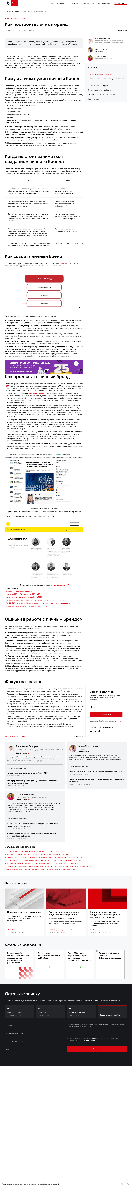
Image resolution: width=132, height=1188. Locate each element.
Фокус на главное (94, 99)
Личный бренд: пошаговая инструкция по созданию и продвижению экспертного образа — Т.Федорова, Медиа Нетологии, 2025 (50, 866)
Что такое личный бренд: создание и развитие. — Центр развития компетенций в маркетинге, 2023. (40, 855)
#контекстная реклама (24, 930)
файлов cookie (55, 1184)
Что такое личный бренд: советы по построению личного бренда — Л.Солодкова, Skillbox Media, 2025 (41, 869)
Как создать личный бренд (98, 85)
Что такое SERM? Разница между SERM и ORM (23, 594)
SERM (8, 386)
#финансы (74, 930)
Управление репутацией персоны (19, 591)
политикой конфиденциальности (85, 1040)
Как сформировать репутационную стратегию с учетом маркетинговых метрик (36, 600)
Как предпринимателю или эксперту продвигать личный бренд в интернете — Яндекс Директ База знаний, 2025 (44, 861)
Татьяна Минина (25, 794)
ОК (121, 1184)
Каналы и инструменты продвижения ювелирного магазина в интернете (105, 914)
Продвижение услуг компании (24, 912)
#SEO (9, 930)
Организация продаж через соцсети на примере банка (64, 913)
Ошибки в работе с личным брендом (101, 94)
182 (28, 799)
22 (28, 753)
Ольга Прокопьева (88, 746)
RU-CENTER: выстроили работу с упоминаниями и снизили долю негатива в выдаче (38, 603)
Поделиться (122, 30)
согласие (94, 1038)
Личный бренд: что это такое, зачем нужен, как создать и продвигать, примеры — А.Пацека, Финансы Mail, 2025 (44, 857)
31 (90, 751)
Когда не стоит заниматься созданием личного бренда (106, 80)
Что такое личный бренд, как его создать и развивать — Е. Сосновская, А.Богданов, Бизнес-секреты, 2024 (42, 863)
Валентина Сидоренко (28, 746)
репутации (65, 263)
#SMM (7, 18)
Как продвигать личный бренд (99, 90)
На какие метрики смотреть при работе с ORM (24, 597)
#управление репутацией (18, 18)
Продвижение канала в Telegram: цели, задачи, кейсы (26, 606)
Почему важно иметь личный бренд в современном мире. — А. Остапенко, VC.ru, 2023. (35, 852)
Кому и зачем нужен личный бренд (101, 74)
